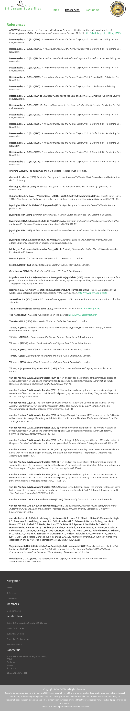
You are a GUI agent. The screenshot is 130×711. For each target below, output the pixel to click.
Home (55, 9)
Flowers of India (14, 644)
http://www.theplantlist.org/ (82, 314)
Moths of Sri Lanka (15, 628)
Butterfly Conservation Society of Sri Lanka (27, 622)
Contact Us (93, 9)
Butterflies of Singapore (18, 639)
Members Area (14, 610)
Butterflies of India (15, 633)
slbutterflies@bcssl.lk (17, 673)
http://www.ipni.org (90, 308)
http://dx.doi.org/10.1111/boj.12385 (103, 33)
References (72, 9)
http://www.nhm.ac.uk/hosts (92, 292)
